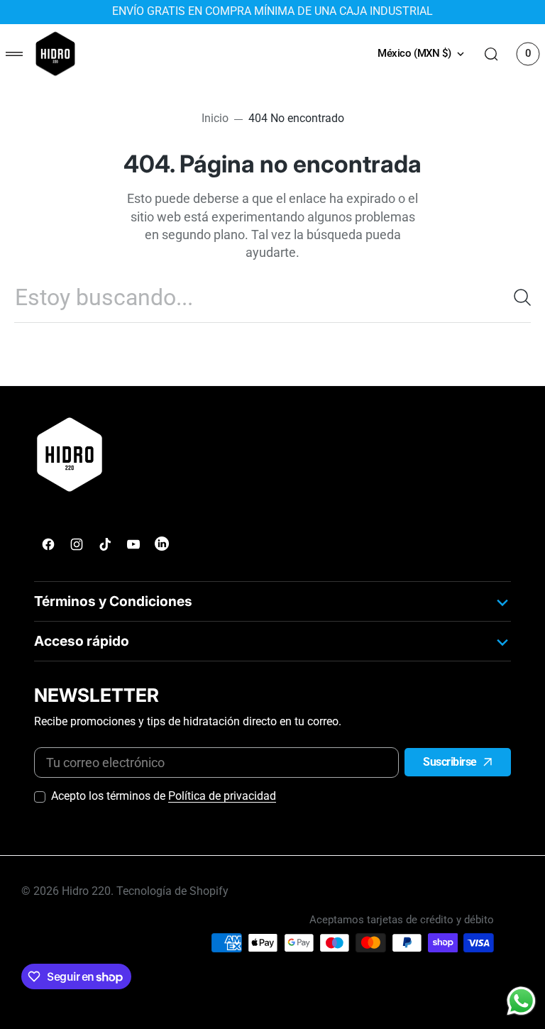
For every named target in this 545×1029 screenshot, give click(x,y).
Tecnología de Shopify (172, 891)
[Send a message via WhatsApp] (521, 1001)
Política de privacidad (222, 796)
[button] (14, 53)
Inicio (215, 118)
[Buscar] (516, 297)
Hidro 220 (86, 891)
